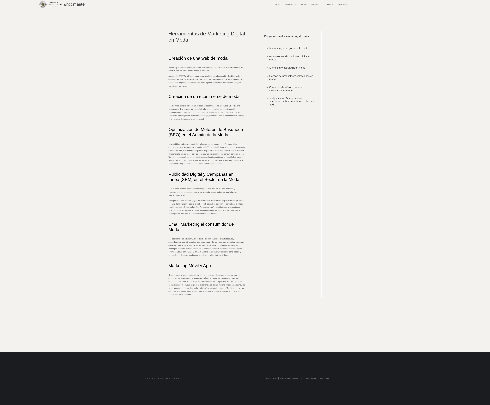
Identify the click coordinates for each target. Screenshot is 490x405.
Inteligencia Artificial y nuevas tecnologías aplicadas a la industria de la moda (292, 101)
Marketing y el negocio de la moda (288, 48)
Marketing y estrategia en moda (287, 67)
